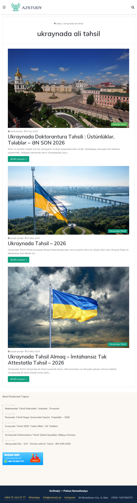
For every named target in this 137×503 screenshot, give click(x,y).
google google (17, 238)
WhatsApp (34, 497)
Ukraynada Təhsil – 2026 (37, 243)
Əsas (58, 23)
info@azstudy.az (52, 497)
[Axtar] (132, 8)
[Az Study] (27, 7)
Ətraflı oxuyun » (18, 159)
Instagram (69, 497)
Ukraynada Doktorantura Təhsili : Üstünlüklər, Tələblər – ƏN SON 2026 (61, 139)
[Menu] (4, 8)
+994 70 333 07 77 (15, 497)
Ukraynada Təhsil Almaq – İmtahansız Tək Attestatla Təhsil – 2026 (57, 359)
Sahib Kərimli (16, 131)
